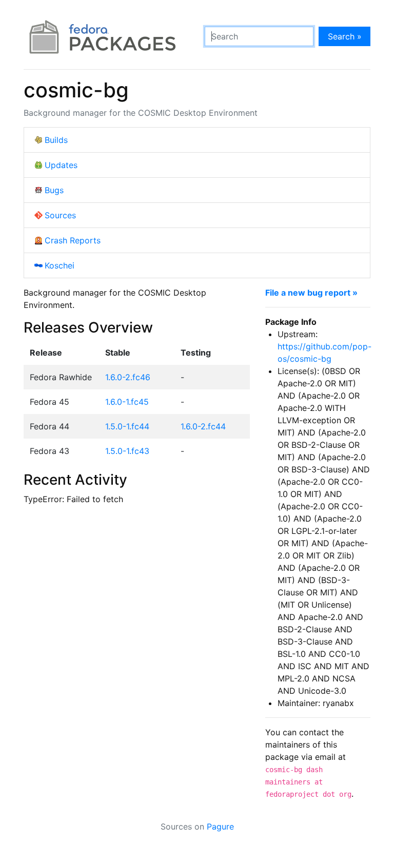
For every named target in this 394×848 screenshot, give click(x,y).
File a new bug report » (311, 292)
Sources (60, 215)
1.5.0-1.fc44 (127, 426)
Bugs (54, 190)
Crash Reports (73, 240)
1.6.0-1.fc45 (127, 402)
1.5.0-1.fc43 (127, 451)
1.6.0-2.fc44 (203, 426)
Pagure (220, 826)
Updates (61, 165)
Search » (345, 36)
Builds (56, 140)
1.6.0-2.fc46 (127, 377)
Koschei (59, 265)
